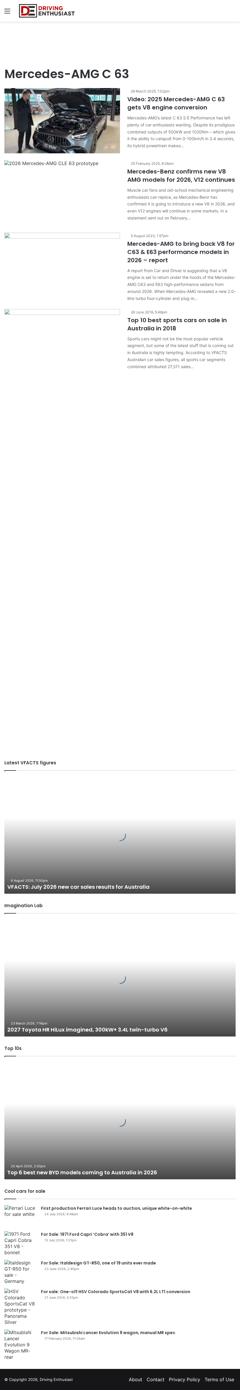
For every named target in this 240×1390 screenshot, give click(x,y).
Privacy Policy (184, 1379)
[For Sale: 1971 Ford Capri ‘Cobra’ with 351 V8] (20, 1243)
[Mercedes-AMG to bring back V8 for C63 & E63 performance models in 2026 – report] (62, 265)
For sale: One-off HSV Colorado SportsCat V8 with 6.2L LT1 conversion (115, 1292)
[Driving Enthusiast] (47, 11)
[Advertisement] (120, 41)
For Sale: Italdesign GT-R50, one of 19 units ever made (98, 1263)
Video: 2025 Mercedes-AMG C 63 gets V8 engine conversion (176, 103)
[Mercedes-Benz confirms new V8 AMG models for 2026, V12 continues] (62, 193)
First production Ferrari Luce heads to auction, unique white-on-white (116, 1208)
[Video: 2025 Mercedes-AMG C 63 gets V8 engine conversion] (62, 120)
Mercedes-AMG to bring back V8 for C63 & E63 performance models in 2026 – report (181, 252)
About (135, 1379)
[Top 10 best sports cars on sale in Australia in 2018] (62, 528)
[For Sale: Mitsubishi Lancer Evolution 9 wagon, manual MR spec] (20, 1344)
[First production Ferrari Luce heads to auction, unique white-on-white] (20, 1216)
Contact (155, 1379)
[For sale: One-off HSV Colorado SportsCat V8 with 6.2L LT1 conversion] (20, 1306)
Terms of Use (219, 1379)
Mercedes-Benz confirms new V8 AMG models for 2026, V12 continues (181, 175)
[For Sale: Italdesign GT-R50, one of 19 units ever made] (20, 1272)
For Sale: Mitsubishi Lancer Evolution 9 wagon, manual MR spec (108, 1333)
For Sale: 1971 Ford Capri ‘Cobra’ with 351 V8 (87, 1234)
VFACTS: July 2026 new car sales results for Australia (78, 886)
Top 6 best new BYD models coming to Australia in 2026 (82, 1172)
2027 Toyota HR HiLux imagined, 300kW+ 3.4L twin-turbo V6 (87, 1029)
